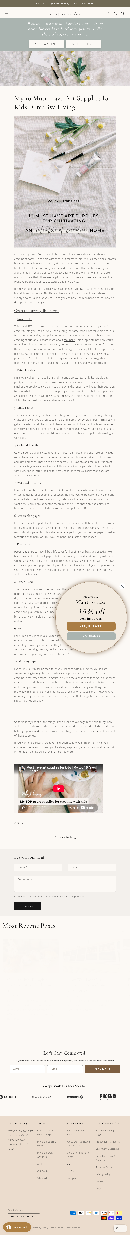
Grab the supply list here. (36, 310)
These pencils (46, 462)
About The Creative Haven (77, 1132)
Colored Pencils (27, 445)
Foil (20, 628)
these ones (98, 471)
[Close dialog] (122, 586)
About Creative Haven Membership (78, 1143)
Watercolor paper (28, 516)
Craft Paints (25, 408)
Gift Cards (42, 1171)
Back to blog (67, 837)
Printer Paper (25, 544)
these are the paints (92, 504)
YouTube (71, 1171)
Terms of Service (105, 1167)
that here (69, 340)
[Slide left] (58, 1034)
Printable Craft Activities (45, 1154)
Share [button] (20, 823)
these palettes (41, 490)
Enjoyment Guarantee (107, 1148)
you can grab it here (87, 288)
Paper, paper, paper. (26, 551)
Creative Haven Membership (45, 1132)
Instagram (72, 1178)
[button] (6, 13)
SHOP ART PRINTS (83, 44)
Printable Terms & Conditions (105, 1157)
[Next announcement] (123, 3)
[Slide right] (71, 1034)
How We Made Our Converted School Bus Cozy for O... (87, 985)
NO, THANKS (91, 636)
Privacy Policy (103, 1174)
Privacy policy (57, 1227)
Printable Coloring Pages (46, 1143)
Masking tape (27, 661)
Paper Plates (25, 582)
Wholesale (42, 1178)
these (79, 395)
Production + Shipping (108, 1141)
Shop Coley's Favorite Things (78, 1154)
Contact (100, 1181)
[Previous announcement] (6, 3)
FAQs (98, 1188)
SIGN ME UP (102, 1069)
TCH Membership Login (105, 1132)
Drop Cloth (24, 319)
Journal (70, 1163)
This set (105, 419)
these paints (44, 499)
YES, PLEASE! (91, 626)
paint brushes (61, 395)
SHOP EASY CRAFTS (46, 44)
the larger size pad (63, 532)
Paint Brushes (26, 370)
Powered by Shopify (39, 1227)
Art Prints (42, 1163)
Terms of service (73, 1227)
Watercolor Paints (29, 483)
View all (124, 931)
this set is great (99, 395)
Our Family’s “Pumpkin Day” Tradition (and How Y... (29, 985)
